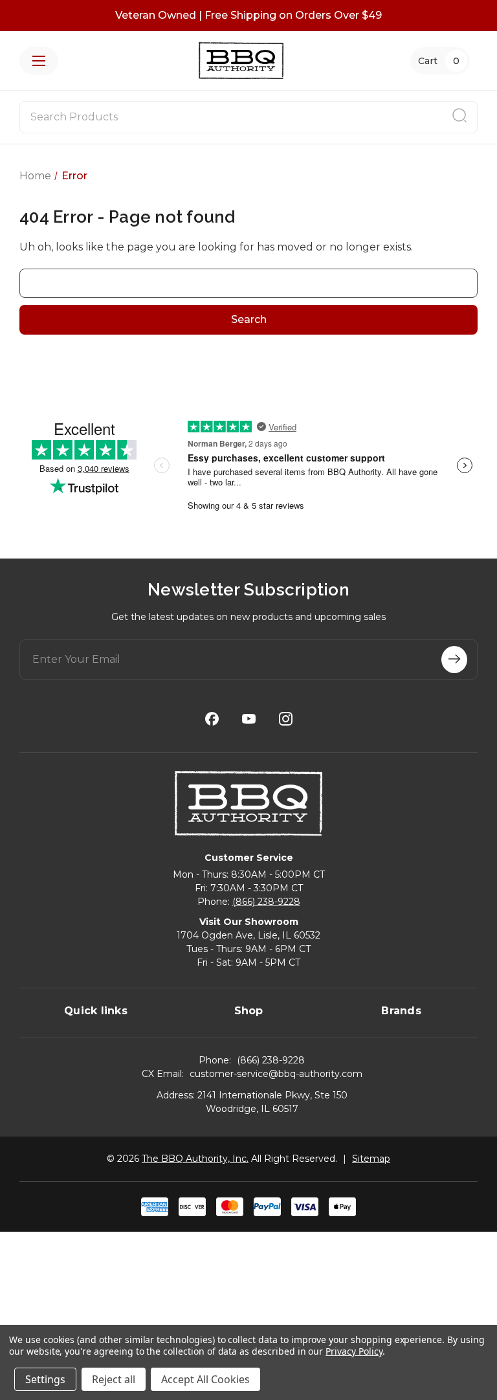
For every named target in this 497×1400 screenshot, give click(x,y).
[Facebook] (212, 719)
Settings (45, 1379)
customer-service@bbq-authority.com (276, 1074)
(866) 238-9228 (266, 901)
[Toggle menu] (38, 61)
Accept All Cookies (205, 1379)
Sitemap (371, 1158)
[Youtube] (249, 719)
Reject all (113, 1379)
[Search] (459, 117)
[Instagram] (286, 719)
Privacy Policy (354, 1351)
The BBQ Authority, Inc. (195, 1158)
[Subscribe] (454, 659)
